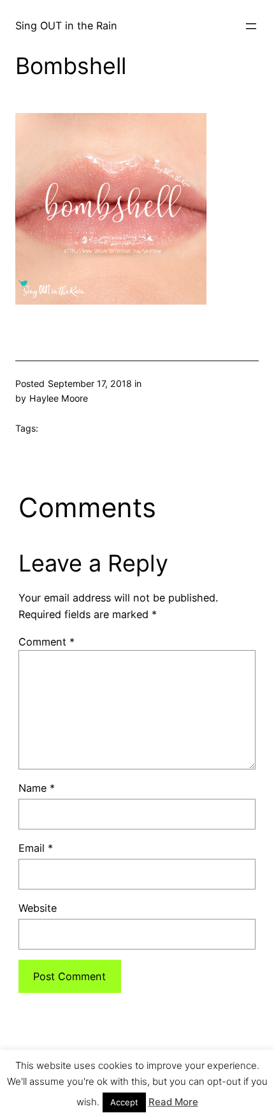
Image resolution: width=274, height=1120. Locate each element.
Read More (173, 1102)
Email (35, 848)
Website (37, 908)
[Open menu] (251, 26)
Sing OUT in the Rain (66, 25)
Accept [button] (124, 1102)
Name (36, 788)
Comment (46, 641)
